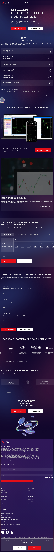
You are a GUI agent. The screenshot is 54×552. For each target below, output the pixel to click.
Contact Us (5, 537)
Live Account (30, 499)
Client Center (31, 505)
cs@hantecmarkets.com (6, 517)
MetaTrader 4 (31, 488)
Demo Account (31, 501)
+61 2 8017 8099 (14, 519)
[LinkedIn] (2, 532)
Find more (48, 96)
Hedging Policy (45, 537)
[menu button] (48, 3)
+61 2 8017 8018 (9, 522)
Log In (26, 2)
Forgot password (49, 477)
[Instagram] (7, 532)
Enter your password (5, 472)
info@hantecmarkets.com (7, 513)
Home (2, 488)
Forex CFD (7, 234)
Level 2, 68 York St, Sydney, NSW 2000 (14, 524)
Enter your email (4, 467)
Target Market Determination (15, 460)
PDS (32, 454)
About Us (3, 490)
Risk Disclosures (26, 537)
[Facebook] (12, 532)
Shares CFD (47, 234)
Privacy (11, 537)
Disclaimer (18, 537)
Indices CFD (34, 234)
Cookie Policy (36, 537)
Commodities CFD (20, 234)
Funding (29, 503)
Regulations (4, 492)
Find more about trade (45, 206)
